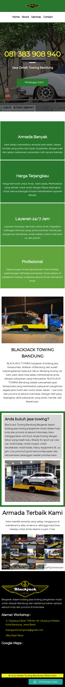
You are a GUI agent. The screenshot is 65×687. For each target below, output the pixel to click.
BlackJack (51, 675)
